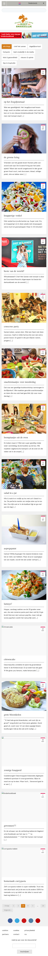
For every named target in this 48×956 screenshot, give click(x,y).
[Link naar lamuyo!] (24, 585)
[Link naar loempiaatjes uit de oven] (24, 418)
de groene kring (11, 157)
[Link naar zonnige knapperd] (24, 751)
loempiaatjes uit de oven (16, 437)
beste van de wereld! (14, 271)
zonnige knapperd (12, 770)
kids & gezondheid (10, 57)
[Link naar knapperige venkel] (24, 197)
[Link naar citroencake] (24, 640)
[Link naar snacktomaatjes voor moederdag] (24, 363)
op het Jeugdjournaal (14, 101)
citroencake (9, 659)
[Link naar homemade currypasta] (24, 862)
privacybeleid (29, 930)
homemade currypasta (15, 881)
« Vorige (6, 906)
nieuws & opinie (27, 57)
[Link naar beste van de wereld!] (24, 252)
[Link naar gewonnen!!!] (24, 807)
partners (5, 934)
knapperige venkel (13, 215)
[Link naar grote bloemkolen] (24, 696)
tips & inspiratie (9, 63)
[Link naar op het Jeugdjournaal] (24, 83)
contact (16, 934)
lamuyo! (8, 603)
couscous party (11, 326)
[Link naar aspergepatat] (24, 529)
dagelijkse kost (35, 46)
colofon (5, 930)
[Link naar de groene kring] (24, 138)
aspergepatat (10, 548)
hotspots (6, 52)
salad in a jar (10, 492)
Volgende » (7, 910)
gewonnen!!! (10, 825)
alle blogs (6, 46)
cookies (16, 930)
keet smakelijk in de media (24, 52)
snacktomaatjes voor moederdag (20, 381)
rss (25, 934)
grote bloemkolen (12, 714)
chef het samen (20, 46)
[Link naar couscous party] (24, 308)
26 (43, 906)
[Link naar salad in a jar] (24, 474)
